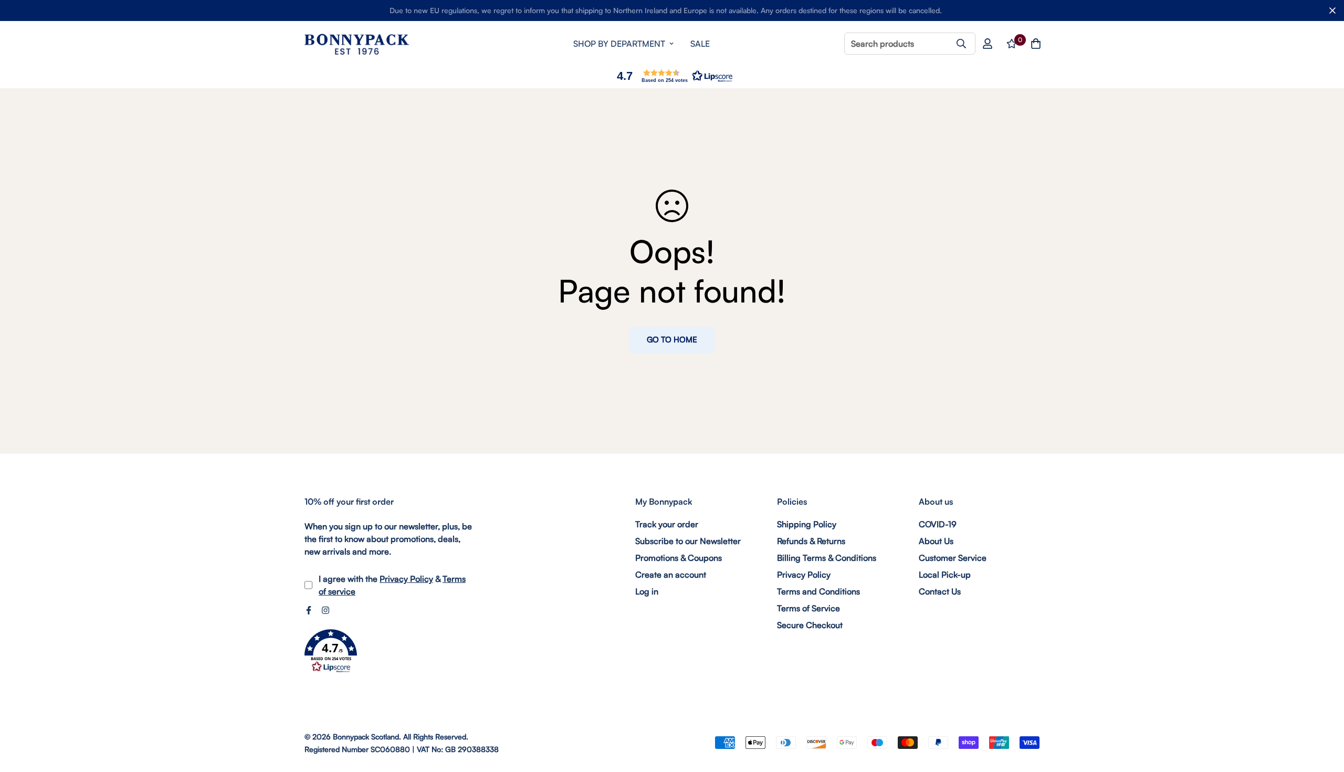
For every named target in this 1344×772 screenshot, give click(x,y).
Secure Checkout (810, 625)
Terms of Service (808, 608)
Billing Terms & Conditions (826, 557)
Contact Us (940, 591)
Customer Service (952, 557)
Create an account (670, 574)
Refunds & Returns (811, 541)
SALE (700, 43)
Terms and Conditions (818, 591)
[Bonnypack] (357, 44)
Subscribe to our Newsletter (688, 541)
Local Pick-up (945, 574)
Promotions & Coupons (678, 557)
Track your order (666, 524)
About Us (936, 541)
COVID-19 (938, 524)
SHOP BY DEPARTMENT (619, 43)
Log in (646, 591)
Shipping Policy (806, 524)
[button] (672, 76)
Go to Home (672, 340)
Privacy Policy (406, 578)
